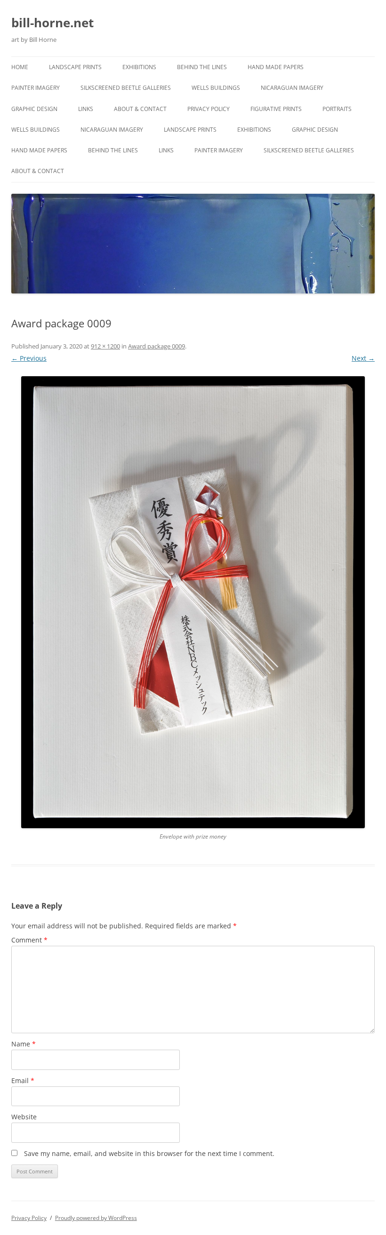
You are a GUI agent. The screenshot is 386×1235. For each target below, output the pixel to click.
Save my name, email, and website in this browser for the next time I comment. (149, 1153)
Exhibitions (139, 67)
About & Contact (140, 109)
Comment (29, 939)
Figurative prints (276, 109)
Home (19, 67)
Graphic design (34, 109)
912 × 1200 (105, 346)
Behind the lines (202, 67)
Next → (363, 358)
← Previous (29, 358)
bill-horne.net (52, 22)
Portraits (337, 109)
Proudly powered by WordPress (96, 1218)
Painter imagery (35, 88)
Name (23, 1043)
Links (85, 109)
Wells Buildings (216, 88)
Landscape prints (75, 67)
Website (24, 1116)
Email (22, 1080)
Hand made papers (276, 67)
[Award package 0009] (193, 602)
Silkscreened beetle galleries (125, 88)
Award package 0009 (156, 346)
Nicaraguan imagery (292, 88)
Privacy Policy (208, 109)
